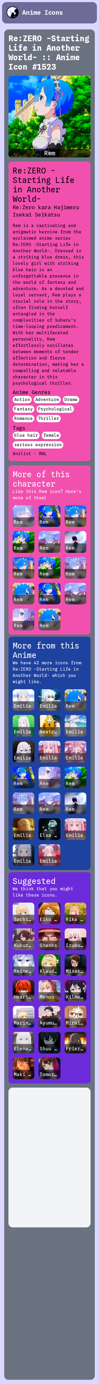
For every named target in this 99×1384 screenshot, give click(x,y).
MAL (43, 453)
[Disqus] (49, 1157)
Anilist (22, 453)
